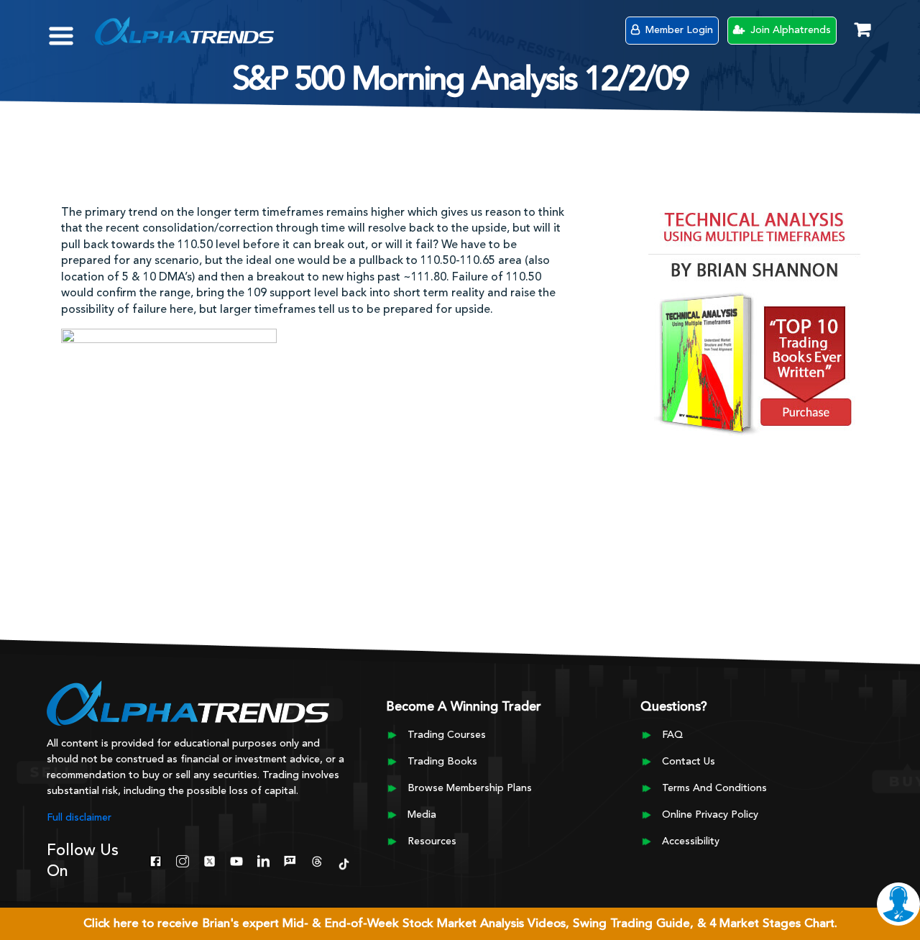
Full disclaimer (79, 818)
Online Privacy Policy (710, 815)
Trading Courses (447, 735)
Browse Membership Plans (470, 788)
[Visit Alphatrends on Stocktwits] (290, 859)
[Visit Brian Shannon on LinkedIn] (263, 859)
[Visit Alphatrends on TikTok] (344, 862)
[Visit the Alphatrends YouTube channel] (236, 859)
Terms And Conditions (714, 788)
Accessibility (690, 841)
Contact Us (688, 762)
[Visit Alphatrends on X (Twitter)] (209, 859)
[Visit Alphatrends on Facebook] (156, 859)
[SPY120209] (169, 397)
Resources (432, 841)
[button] (71, 29)
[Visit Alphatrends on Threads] (316, 859)
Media (422, 815)
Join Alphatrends (789, 30)
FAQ (672, 735)
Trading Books (442, 762)
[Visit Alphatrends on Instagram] (182, 859)
